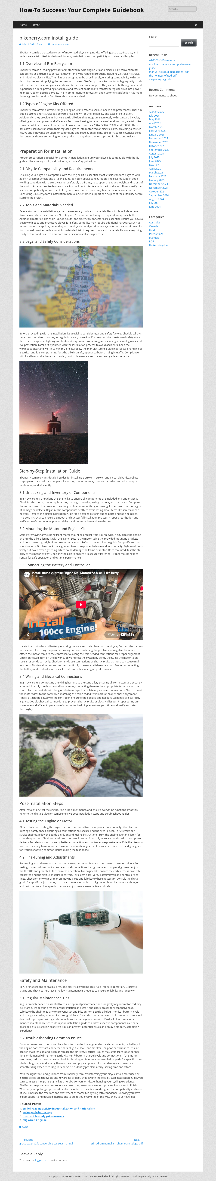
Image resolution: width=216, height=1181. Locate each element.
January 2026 (156, 134)
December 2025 (158, 138)
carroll (42, 44)
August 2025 (156, 153)
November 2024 (158, 187)
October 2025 (157, 146)
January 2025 (156, 180)
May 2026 (154, 119)
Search (153, 36)
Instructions (156, 234)
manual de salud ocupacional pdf (169, 72)
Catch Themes (159, 1176)
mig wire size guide (34, 1120)
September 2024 (159, 195)
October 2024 (157, 191)
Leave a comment (60, 44)
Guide (25, 1126)
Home (23, 25)
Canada (153, 226)
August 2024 (156, 199)
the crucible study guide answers (43, 1116)
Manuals (154, 237)
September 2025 (159, 149)
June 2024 (155, 206)
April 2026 (155, 123)
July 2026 (154, 115)
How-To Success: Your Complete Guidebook (81, 10)
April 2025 (155, 168)
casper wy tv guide (160, 79)
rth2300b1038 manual (162, 60)
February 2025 (157, 176)
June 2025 (155, 161)
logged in (40, 1160)
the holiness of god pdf (162, 75)
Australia (154, 222)
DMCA (36, 25)
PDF (151, 241)
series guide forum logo (37, 1112)
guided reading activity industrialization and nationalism (59, 1108)
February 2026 (157, 131)
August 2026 (156, 112)
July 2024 (154, 203)
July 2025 (154, 157)
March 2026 (156, 127)
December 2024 (158, 184)
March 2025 (156, 172)
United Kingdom (159, 245)
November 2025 (158, 142)
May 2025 (154, 165)
